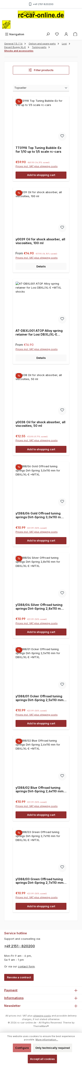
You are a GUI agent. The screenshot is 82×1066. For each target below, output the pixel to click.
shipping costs (42, 1015)
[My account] (66, 34)
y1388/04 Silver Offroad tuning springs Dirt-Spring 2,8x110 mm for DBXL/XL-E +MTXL (40, 606)
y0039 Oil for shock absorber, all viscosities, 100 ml (40, 241)
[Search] (48, 34)
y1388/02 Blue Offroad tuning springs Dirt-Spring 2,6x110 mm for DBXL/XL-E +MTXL (39, 789)
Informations (14, 998)
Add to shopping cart (41, 175)
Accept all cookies (42, 1059)
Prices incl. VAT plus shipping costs (37, 166)
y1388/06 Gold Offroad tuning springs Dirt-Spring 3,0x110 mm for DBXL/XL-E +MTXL (40, 515)
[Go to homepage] (41, 14)
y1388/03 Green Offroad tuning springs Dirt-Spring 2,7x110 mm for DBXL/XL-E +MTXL (39, 881)
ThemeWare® (41, 1026)
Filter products (43, 70)
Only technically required (52, 1047)
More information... (47, 1039)
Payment (10, 990)
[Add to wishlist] (62, 136)
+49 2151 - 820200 (19, 946)
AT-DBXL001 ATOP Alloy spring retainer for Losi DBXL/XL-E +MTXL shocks (39, 332)
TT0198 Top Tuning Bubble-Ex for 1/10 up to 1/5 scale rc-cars (38, 149)
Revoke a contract (19, 977)
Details (41, 266)
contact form (26, 966)
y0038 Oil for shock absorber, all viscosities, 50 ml (40, 424)
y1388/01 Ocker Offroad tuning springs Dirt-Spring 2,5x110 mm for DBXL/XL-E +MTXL (39, 698)
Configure (22, 1047)
